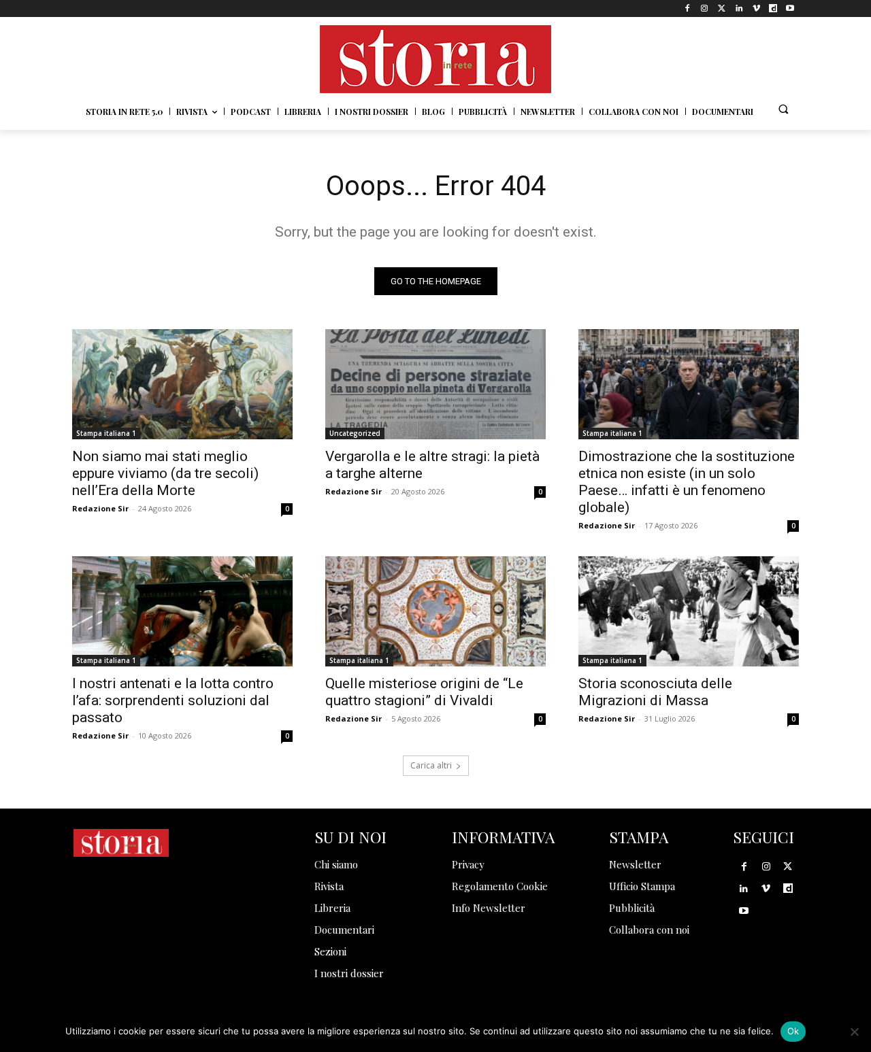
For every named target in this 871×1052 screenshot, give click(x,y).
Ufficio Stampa (642, 886)
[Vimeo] (755, 8)
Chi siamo (336, 864)
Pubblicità (632, 908)
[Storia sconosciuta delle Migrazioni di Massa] (688, 611)
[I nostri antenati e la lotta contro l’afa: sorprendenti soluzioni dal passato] (182, 611)
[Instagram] (704, 8)
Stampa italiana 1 (106, 433)
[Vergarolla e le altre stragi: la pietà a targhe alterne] (435, 384)
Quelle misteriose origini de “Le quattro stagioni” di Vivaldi (424, 692)
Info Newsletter (488, 908)
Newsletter (635, 864)
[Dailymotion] (773, 8)
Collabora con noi (649, 929)
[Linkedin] (738, 8)
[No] (854, 1031)
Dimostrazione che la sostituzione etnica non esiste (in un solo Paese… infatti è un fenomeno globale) (686, 481)
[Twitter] (721, 8)
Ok (793, 1030)
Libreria (332, 908)
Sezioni (330, 951)
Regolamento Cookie (500, 886)
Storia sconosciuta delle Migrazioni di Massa (655, 692)
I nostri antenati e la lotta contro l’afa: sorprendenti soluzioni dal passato (173, 700)
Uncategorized (354, 433)
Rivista (329, 886)
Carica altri (431, 765)
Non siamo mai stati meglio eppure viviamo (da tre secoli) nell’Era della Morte (165, 473)
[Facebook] (687, 8)
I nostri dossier (349, 973)
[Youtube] (790, 8)
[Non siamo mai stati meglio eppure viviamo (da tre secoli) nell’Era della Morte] (182, 384)
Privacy (468, 864)
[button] (783, 108)
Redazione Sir (100, 508)
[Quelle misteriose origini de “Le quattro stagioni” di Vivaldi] (435, 611)
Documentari (344, 929)
